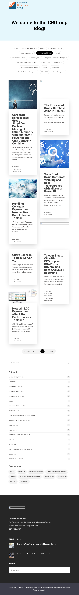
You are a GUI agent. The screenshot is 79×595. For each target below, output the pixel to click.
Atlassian (42, 48)
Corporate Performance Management (56, 58)
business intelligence (36, 471)
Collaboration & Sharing (19, 58)
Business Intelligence (45, 53)
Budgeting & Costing (56, 48)
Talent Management (58, 72)
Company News (36, 58)
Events (45, 67)
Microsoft (13, 481)
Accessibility (42, 590)
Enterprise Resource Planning (29, 67)
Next (52, 351)
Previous (27, 351)
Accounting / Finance (28, 48)
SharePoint (44, 72)
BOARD (12, 471)
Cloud (58, 53)
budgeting (21, 471)
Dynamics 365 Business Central (26, 62)
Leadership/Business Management (26, 72)
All (17, 48)
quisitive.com (33, 526)
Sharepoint (24, 481)
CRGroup (13, 476)
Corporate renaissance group (56, 471)
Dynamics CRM (45, 62)
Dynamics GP (58, 62)
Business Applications (26, 53)
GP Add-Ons (55, 67)
